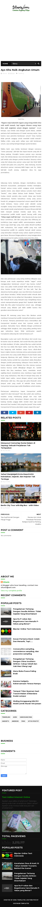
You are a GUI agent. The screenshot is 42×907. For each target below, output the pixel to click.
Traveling (21, 73)
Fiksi (23, 721)
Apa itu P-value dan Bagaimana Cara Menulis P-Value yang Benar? (26, 621)
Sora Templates (19, 900)
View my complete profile (11, 591)
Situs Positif (33, 721)
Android (15, 721)
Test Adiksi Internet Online (16, 797)
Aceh (15, 717)
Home (5, 64)
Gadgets (5, 721)
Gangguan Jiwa (26, 717)
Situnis (6, 582)
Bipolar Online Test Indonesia (27, 629)
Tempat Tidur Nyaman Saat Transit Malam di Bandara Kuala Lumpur (26, 693)
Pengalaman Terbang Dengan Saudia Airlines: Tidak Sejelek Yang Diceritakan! (27, 611)
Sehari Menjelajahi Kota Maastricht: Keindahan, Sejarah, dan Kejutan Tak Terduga (18, 476)
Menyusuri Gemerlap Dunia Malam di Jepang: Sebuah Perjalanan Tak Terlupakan (18, 445)
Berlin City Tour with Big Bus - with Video (20, 505)
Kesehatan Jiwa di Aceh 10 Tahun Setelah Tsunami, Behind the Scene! (26, 865)
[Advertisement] (21, 39)
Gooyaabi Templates (21, 903)
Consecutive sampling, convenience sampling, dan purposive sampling (26, 651)
